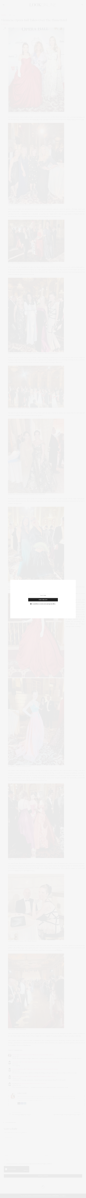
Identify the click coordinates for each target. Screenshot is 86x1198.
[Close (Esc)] (42, 600)
